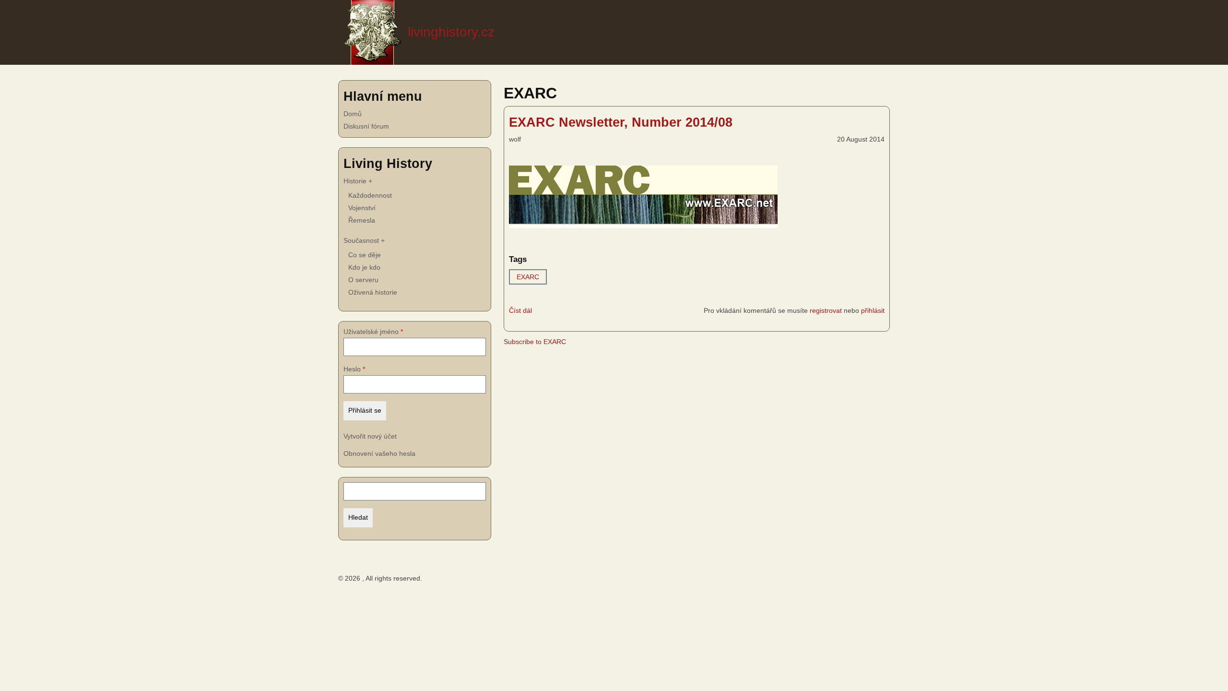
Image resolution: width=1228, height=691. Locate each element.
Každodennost (370, 195)
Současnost (364, 240)
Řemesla (361, 220)
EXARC (528, 277)
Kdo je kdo (364, 267)
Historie (357, 181)
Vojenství (362, 208)
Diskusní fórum (366, 126)
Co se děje (364, 255)
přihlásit (873, 310)
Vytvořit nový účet (370, 436)
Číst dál (520, 312)
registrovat (826, 310)
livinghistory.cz (451, 31)
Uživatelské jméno (371, 331)
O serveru (363, 280)
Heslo (352, 369)
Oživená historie (372, 292)
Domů (352, 114)
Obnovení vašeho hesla (379, 453)
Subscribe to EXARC (535, 342)
